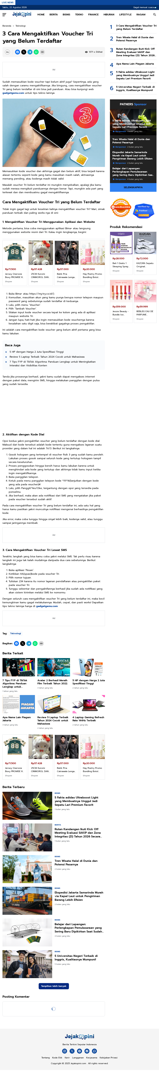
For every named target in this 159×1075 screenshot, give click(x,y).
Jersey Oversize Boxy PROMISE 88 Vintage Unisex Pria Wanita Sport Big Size (121, 265)
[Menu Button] (4, 14)
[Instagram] (64, 1051)
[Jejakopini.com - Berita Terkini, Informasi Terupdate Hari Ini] (21, 14)
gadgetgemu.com (13, 93)
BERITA (54, 14)
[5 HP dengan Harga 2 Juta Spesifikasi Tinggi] (89, 667)
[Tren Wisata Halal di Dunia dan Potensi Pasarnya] (27, 869)
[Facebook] (17, 52)
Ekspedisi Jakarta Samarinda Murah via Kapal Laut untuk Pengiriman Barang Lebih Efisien (79, 896)
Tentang (45, 1057)
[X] (23, 52)
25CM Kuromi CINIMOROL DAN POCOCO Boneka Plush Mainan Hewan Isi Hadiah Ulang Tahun (144, 265)
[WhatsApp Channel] (94, 1051)
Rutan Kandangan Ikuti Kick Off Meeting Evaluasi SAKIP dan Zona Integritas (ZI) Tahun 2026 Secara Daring (78, 832)
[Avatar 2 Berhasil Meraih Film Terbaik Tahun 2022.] (53, 667)
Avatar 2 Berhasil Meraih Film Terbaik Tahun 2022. (52, 682)
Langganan (78, 1057)
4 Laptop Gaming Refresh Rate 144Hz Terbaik (88, 719)
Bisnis (57, 793)
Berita (58, 824)
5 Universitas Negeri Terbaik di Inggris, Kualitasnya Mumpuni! (76, 957)
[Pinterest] (79, 1051)
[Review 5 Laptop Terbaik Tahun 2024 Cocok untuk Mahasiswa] (53, 704)
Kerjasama (91, 1057)
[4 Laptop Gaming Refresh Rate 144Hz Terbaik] (89, 704)
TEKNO (79, 14)
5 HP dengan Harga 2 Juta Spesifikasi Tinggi (37, 352)
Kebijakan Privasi (109, 1057)
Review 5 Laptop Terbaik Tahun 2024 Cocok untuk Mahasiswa (47, 357)
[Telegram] (29, 52)
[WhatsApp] (36, 52)
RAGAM (140, 14)
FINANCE (93, 14)
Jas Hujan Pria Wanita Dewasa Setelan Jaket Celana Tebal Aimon (144, 313)
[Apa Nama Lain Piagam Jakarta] (18, 704)
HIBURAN (109, 14)
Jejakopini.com (78, 1063)
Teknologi (15, 633)
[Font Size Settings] (7, 52)
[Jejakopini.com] (79, 1039)
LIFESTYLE (125, 14)
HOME (41, 14)
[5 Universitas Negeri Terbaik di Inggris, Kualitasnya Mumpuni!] (27, 964)
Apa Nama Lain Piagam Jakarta (16, 719)
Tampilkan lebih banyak (53, 986)
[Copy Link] (42, 52)
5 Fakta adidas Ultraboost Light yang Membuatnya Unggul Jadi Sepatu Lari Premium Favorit (76, 801)
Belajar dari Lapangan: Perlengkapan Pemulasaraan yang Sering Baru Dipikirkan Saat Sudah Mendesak (78, 928)
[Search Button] (155, 14)
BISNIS (66, 14)
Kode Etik (57, 1057)
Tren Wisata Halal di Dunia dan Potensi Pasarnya (76, 862)
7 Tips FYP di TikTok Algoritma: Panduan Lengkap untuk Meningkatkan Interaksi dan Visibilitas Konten (53, 363)
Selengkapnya (133, 187)
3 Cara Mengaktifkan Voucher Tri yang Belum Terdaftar (136, 27)
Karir (67, 1057)
